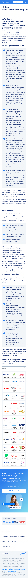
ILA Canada (22, 569)
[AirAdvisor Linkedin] (25, 553)
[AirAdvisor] (5, 2)
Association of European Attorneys (10, 569)
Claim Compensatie (14, 491)
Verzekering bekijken (14, 486)
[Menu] (25, 2)
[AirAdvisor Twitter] (23, 554)
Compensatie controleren (18, 2)
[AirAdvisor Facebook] (20, 554)
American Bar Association (9, 571)
